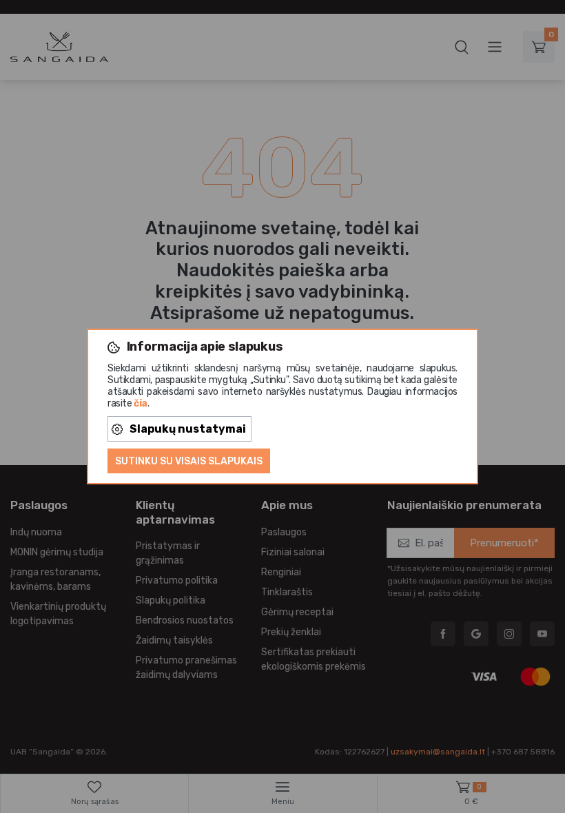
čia (140, 403)
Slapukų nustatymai (188, 428)
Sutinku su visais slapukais (189, 461)
